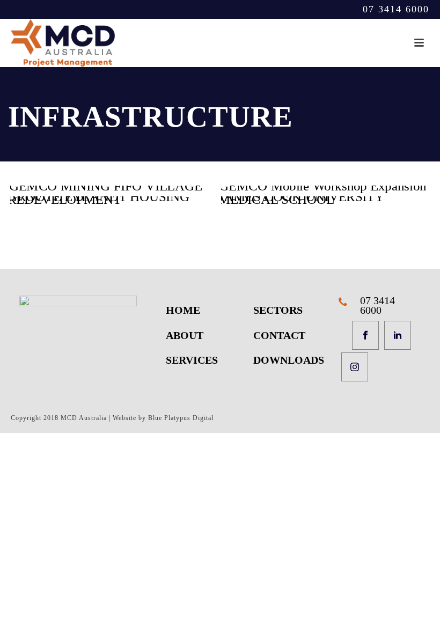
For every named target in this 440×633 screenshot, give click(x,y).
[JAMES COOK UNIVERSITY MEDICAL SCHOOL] (325, 200)
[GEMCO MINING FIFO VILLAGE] (114, 190)
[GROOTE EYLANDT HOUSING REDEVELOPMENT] (114, 200)
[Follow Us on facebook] (365, 335)
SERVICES (192, 360)
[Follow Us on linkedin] (397, 335)
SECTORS (278, 310)
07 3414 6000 (396, 9)
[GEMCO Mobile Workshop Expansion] (325, 190)
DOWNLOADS (288, 360)
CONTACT (279, 335)
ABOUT (184, 335)
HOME (183, 310)
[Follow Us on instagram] (354, 366)
